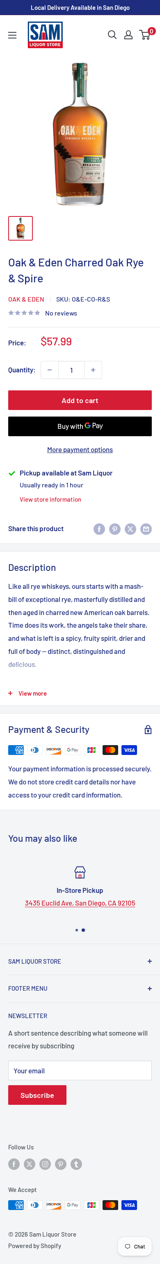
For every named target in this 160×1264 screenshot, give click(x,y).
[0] (145, 35)
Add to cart (80, 400)
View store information (50, 499)
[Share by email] (146, 528)
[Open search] (112, 34)
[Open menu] (12, 35)
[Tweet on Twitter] (130, 528)
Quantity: (22, 369)
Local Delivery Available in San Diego (80, 7)
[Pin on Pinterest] (115, 528)
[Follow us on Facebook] (14, 1164)
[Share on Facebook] (99, 528)
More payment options (80, 449)
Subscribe (37, 1095)
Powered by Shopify (34, 1245)
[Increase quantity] (93, 370)
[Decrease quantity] (49, 370)
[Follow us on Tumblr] (76, 1164)
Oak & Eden (26, 299)
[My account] (128, 34)
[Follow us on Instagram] (45, 1164)
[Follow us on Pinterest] (60, 1164)
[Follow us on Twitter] (29, 1164)
